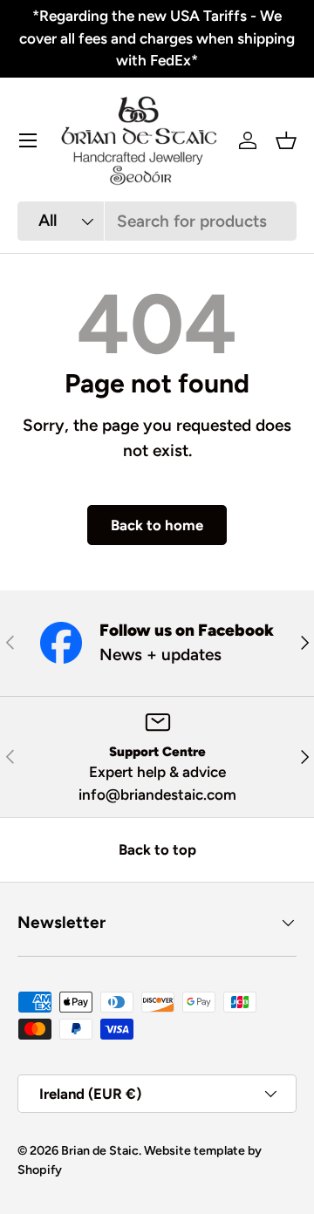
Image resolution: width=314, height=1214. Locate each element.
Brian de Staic (100, 1150)
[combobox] (157, 221)
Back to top (157, 849)
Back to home (157, 525)
